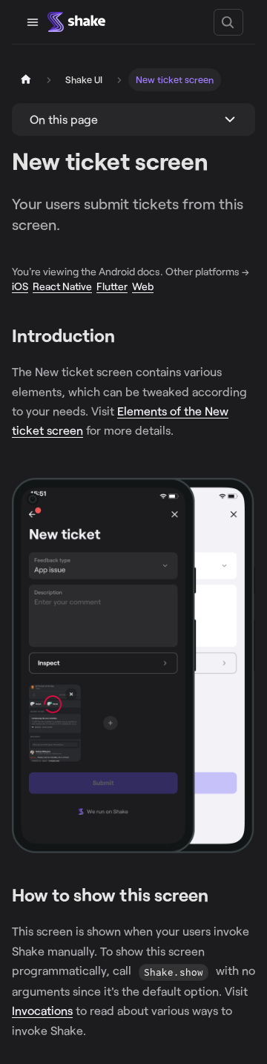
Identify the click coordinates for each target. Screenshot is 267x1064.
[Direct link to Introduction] (125, 336)
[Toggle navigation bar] (33, 22)
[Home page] (26, 79)
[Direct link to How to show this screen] (218, 896)
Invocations (42, 1010)
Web (143, 286)
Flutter (112, 286)
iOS (20, 286)
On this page (64, 119)
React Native (62, 286)
